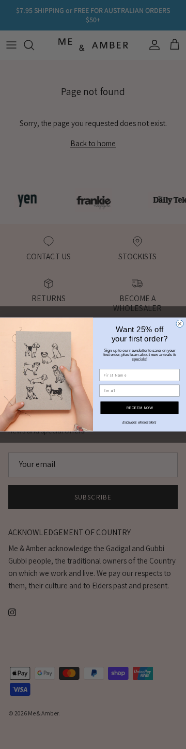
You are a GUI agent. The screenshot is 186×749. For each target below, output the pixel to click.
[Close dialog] (179, 323)
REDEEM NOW (139, 407)
